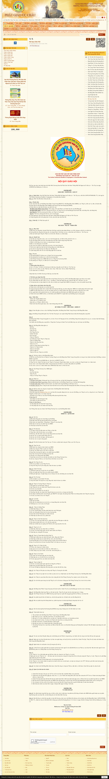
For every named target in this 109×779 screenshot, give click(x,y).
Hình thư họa (90, 772)
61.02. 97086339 (37, 20)
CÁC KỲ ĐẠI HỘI (10, 68)
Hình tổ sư (89, 765)
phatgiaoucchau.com (45, 392)
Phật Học (26, 755)
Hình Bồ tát (89, 762)
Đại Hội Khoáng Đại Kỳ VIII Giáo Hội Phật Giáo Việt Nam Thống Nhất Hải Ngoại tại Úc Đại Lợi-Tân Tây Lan (15, 81)
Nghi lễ (47, 758)
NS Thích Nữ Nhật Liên (17, 107)
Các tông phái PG (70, 772)
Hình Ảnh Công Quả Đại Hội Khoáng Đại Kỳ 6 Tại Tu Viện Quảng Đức (97, 117)
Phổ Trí (6, 64)
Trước (88, 39)
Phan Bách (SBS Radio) (10, 50)
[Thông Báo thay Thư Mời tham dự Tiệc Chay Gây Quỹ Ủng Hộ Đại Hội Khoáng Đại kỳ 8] (15, 93)
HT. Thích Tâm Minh (15, 85)
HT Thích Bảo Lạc (34, 45)
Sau (93, 39)
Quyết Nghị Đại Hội (92, 94)
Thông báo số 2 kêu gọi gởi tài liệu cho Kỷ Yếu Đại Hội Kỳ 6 (97, 107)
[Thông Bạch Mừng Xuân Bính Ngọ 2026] (15, 113)
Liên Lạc (6, 765)
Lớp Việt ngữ (7, 767)
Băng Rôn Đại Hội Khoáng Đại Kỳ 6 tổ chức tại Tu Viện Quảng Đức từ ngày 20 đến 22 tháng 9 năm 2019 (97, 61)
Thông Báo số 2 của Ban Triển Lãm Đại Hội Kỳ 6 (97, 76)
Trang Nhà (6, 755)
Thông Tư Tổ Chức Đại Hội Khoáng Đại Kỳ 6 (97, 65)
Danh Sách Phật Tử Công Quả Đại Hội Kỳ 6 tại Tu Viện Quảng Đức (97, 71)
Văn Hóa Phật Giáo (50, 755)
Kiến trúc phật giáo (50, 760)
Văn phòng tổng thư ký (92, 758)
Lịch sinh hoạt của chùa (10, 772)
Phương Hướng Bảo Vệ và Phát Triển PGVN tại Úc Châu (97, 73)
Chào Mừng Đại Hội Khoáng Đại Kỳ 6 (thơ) (97, 82)
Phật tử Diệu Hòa (8, 55)
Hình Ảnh (88, 755)
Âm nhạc (48, 772)
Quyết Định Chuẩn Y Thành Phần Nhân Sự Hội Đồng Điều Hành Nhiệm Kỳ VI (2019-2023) (97, 113)
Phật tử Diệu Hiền (8, 54)
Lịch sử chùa (7, 760)
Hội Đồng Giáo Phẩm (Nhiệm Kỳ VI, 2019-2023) (97, 88)
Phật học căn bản (29, 765)
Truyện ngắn (48, 762)
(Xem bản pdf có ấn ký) (67, 710)
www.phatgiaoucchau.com (69, 20)
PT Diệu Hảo (7, 65)
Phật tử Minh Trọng (9, 57)
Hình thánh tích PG (91, 767)
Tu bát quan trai (8, 769)
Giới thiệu (7, 758)
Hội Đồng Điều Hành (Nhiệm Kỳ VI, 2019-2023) (97, 92)
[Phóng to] (32, 39)
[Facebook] (15, 44)
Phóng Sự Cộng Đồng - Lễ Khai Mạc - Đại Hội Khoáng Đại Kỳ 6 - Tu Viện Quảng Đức (97, 109)
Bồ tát (68, 760)
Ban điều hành (8, 762)
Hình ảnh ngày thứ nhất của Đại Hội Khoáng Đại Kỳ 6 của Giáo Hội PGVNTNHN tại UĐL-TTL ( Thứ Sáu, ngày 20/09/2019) (97, 120)
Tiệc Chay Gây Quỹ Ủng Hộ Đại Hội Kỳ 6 (97, 59)
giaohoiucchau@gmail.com (87, 20)
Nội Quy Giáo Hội (92, 99)
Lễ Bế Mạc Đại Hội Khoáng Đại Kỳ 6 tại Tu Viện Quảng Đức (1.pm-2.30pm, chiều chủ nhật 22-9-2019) (97, 130)
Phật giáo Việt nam (70, 767)
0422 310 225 (49, 20)
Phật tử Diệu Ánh (8, 52)
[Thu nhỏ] (30, 39)
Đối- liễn (47, 769)
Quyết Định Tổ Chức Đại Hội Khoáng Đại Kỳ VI (97, 63)
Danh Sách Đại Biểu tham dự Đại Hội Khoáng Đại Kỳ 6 (97, 86)
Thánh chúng (69, 762)
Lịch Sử (67, 755)
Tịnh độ (26, 758)
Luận (26, 772)
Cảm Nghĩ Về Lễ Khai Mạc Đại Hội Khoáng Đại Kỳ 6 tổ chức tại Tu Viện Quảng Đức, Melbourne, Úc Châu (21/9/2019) (97, 111)
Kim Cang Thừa (28, 762)
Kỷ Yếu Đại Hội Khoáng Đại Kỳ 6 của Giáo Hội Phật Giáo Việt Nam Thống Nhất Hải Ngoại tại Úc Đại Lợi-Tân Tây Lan (97, 57)
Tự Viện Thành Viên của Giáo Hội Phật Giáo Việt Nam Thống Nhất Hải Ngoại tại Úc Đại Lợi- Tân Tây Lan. (97, 78)
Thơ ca (47, 767)
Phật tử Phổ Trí (8, 59)
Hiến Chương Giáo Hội (93, 96)
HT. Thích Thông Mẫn (10, 105)
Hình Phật (89, 760)
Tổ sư (68, 765)
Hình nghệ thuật (90, 769)
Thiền (26, 760)
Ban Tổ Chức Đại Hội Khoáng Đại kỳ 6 (97, 69)
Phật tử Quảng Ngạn (9, 60)
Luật (26, 769)
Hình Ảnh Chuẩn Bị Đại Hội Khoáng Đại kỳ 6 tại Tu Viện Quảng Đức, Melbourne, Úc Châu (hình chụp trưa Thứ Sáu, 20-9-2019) (97, 115)
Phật (67, 758)
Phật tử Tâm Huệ (8, 62)
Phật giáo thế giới (70, 769)
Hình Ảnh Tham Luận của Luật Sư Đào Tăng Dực (97, 126)
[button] (90, 26)
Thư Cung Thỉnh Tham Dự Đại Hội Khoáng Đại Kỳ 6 (97, 67)
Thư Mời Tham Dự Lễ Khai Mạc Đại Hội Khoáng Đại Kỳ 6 (97, 80)
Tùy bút (47, 765)
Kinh (26, 767)
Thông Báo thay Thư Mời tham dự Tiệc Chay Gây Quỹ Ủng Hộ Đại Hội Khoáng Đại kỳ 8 (15, 101)
